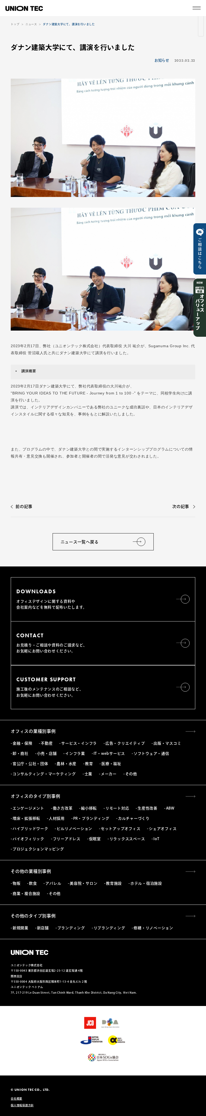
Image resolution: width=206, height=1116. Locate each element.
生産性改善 (147, 808)
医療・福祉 (111, 764)
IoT (156, 839)
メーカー (109, 774)
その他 (131, 774)
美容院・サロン (83, 883)
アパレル (53, 883)
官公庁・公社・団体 (30, 764)
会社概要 (16, 1098)
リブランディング (109, 928)
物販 (16, 883)
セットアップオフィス (120, 828)
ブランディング (71, 928)
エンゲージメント (28, 808)
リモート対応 (117, 808)
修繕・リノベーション (153, 928)
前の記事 (24, 506)
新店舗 (43, 928)
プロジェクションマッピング (38, 849)
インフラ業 (75, 753)
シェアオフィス (162, 828)
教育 (89, 764)
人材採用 (57, 818)
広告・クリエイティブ (125, 743)
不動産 (47, 743)
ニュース (31, 24)
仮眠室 (95, 839)
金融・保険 (22, 743)
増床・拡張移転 (26, 818)
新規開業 (20, 928)
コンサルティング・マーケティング (44, 774)
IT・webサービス (109, 753)
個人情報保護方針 (22, 1105)
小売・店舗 (47, 753)
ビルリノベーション (74, 828)
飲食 (33, 883)
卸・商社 (20, 753)
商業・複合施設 (26, 893)
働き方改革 (63, 808)
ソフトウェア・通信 (151, 753)
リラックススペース (127, 839)
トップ (15, 24)
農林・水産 (66, 764)
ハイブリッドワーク (30, 828)
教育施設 (114, 883)
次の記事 (180, 506)
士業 (88, 774)
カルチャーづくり (134, 818)
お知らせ (161, 60)
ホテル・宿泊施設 (146, 883)
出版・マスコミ (167, 743)
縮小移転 (89, 808)
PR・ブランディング (91, 818)
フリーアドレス (66, 839)
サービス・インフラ (79, 743)
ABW (170, 808)
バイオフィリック (28, 839)
